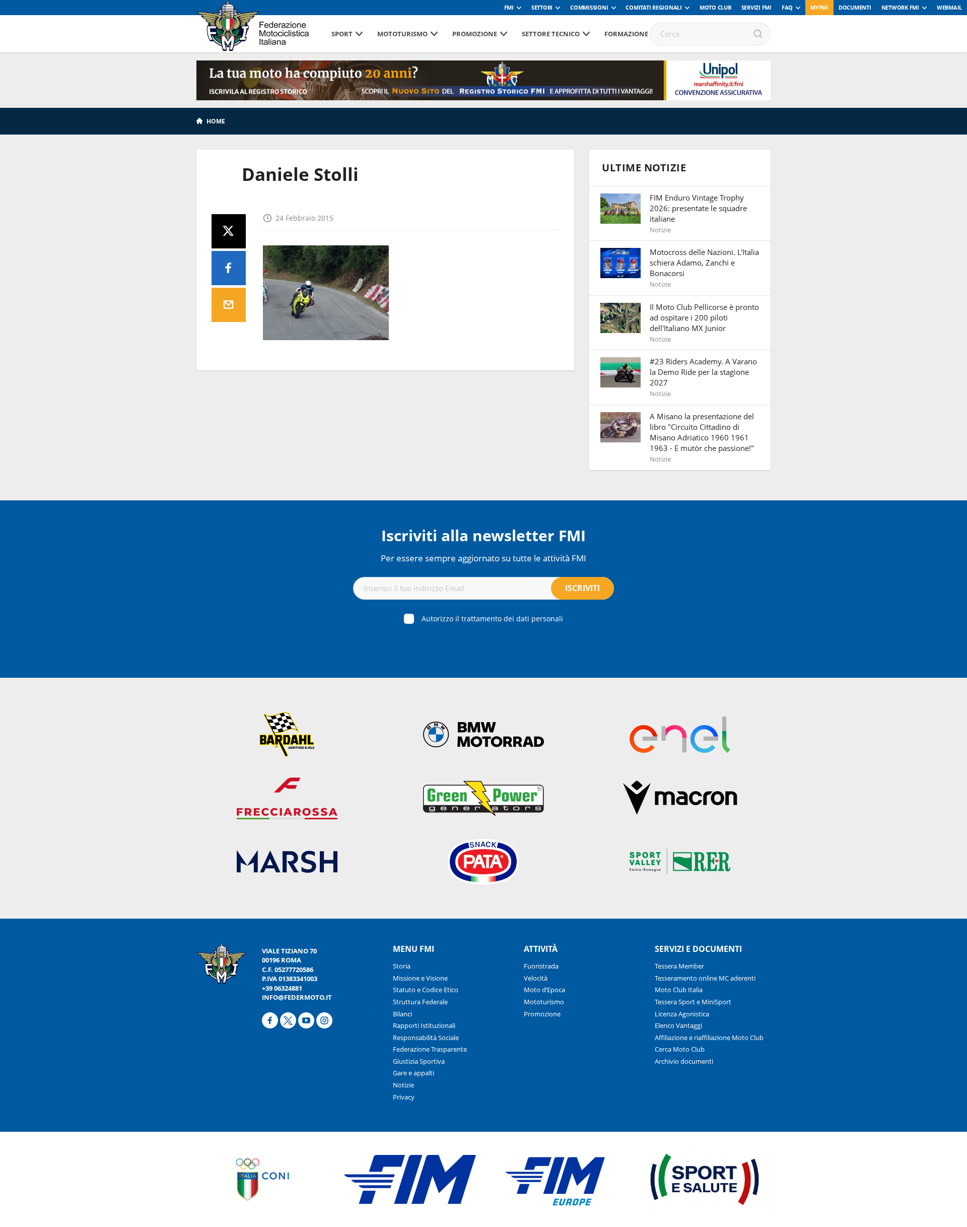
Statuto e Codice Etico (425, 989)
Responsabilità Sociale (426, 1037)
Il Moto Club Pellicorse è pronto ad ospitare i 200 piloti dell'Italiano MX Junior (704, 317)
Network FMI (900, 7)
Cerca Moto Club (680, 1049)
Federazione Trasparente (430, 1049)
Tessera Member (679, 966)
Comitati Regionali (654, 7)
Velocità (535, 978)
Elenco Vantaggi (678, 1025)
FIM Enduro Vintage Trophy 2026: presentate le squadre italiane (698, 208)
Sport (342, 33)
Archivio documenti (684, 1061)
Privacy (404, 1097)
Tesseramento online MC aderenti (705, 978)
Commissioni (589, 7)
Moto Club (715, 7)
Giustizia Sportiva (419, 1061)
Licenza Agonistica (682, 1013)
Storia (401, 966)
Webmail (949, 7)
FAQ (787, 7)
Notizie (403, 1084)
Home (215, 121)
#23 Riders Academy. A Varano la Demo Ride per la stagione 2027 (703, 372)
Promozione (474, 33)
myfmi (819, 7)
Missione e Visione (420, 978)
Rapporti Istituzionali (424, 1025)
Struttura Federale (420, 1001)
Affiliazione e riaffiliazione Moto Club (709, 1037)
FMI (509, 7)
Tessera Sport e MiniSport (693, 1001)
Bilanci (402, 1013)
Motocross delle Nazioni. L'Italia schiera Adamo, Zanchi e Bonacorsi (704, 262)
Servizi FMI (756, 7)
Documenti (855, 7)
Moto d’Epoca (544, 989)
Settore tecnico (551, 33)
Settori (541, 7)
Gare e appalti (413, 1072)
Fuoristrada (541, 966)
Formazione (626, 33)
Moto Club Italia (679, 989)
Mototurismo (402, 33)
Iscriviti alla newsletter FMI (483, 535)
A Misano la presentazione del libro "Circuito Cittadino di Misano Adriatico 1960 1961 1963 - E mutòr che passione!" (702, 432)
